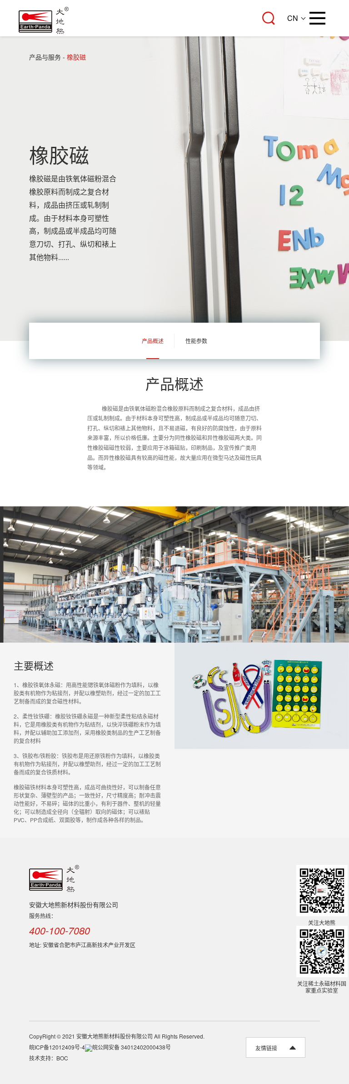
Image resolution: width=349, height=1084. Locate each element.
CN (292, 18)
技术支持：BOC (48, 1058)
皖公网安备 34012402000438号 (131, 1047)
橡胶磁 (76, 56)
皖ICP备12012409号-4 (57, 1047)
